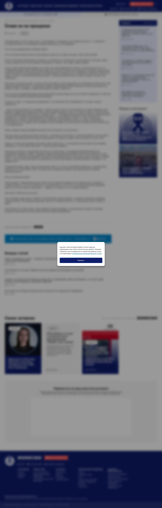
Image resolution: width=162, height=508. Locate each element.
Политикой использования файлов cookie (87, 253)
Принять (81, 260)
